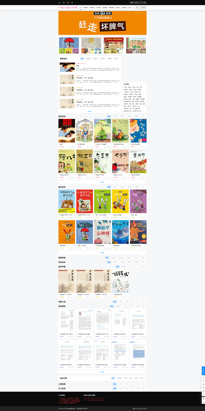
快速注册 (143, 7)
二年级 (131, 92)
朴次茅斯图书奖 (127, 101)
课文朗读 (62, 336)
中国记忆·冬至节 (99, 175)
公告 (59, 2)
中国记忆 (126, 89)
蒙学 (82, 75)
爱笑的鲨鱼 (116, 245)
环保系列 (126, 103)
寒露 (130, 99)
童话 (141, 103)
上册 (137, 87)
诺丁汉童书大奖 (136, 108)
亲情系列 (126, 94)
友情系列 (130, 96)
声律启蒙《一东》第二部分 (85, 90)
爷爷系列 (137, 101)
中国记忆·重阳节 (135, 175)
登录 (137, 7)
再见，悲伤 (134, 215)
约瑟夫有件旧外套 (136, 245)
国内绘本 (78, 63)
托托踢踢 (143, 99)
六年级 (139, 94)
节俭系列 (134, 106)
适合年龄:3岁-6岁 (127, 111)
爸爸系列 (142, 101)
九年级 (134, 89)
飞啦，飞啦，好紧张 (100, 215)
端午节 (125, 106)
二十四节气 (126, 92)
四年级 (134, 96)
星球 (68, 2)
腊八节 (129, 106)
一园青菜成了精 (117, 294)
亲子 (139, 92)
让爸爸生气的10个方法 (84, 215)
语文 (131, 108)
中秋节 (130, 89)
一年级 (125, 87)
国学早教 (78, 75)
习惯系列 (139, 89)
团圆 (77, 66)
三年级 (133, 87)
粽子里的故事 (81, 144)
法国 (133, 101)
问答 (72, 2)
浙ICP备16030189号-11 (82, 408)
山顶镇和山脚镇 (99, 245)
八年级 (135, 94)
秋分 (133, 103)
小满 (133, 99)
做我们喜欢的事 (71, 408)
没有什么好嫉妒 (117, 215)
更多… (130, 7)
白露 (130, 103)
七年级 (129, 87)
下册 (141, 87)
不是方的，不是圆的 (100, 144)
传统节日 (131, 94)
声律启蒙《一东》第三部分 (85, 78)
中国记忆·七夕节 (117, 175)
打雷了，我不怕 (82, 245)
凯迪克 (125, 96)
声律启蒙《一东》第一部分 (85, 102)
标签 (64, 2)
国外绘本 (62, 217)
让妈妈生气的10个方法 (66, 215)
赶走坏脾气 (63, 245)
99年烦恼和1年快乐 (118, 144)
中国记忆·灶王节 (82, 175)
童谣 (144, 103)
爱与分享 (83, 63)
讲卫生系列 (126, 108)
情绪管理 (137, 99)
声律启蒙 (139, 96)
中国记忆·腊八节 (64, 175)
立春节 (137, 103)
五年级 (135, 92)
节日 (138, 106)
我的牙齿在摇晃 (135, 144)
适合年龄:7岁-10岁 (137, 111)
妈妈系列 (126, 99)
